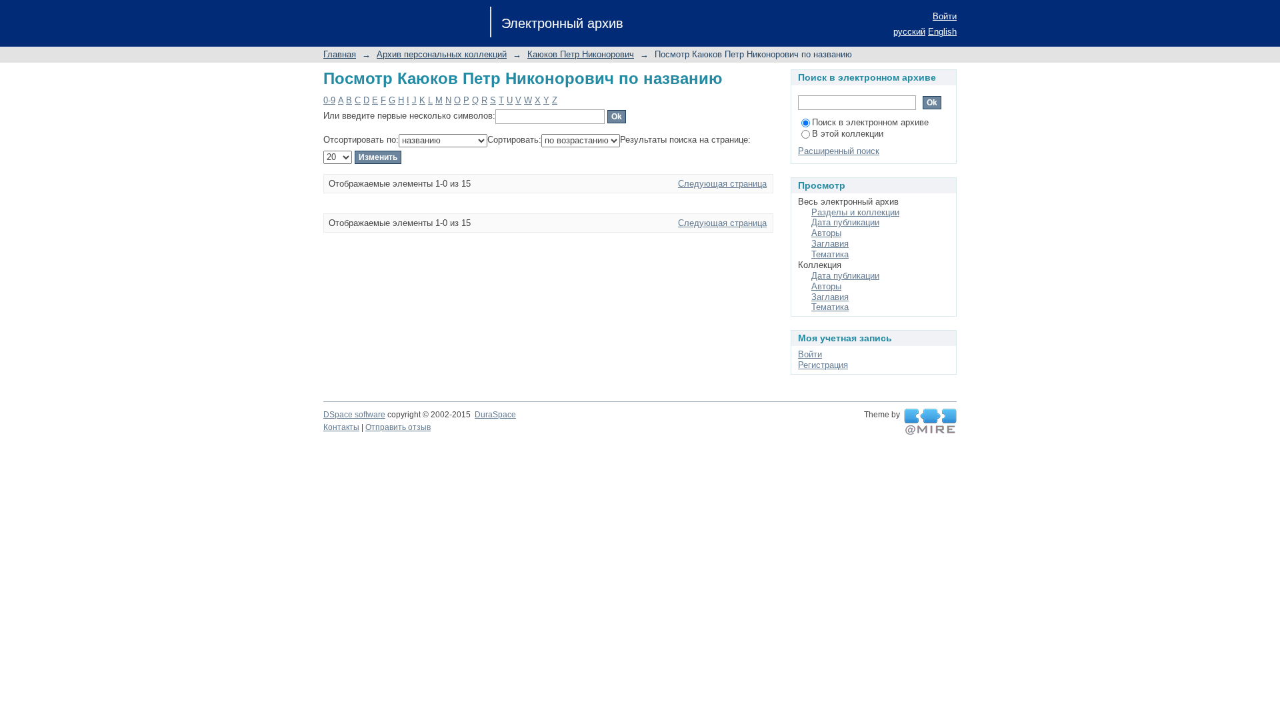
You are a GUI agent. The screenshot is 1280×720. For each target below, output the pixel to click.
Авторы (826, 233)
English (942, 32)
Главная (339, 54)
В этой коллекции (847, 134)
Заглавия (830, 244)
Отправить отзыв (398, 427)
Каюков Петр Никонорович (580, 54)
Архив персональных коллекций (442, 54)
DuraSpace (495, 414)
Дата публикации (845, 222)
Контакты (341, 427)
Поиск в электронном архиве (870, 122)
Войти (945, 16)
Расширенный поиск (838, 151)
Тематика (830, 254)
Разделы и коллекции (855, 212)
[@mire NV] (930, 422)
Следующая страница (722, 184)
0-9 (329, 100)
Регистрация (823, 365)
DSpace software (354, 414)
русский (909, 32)
